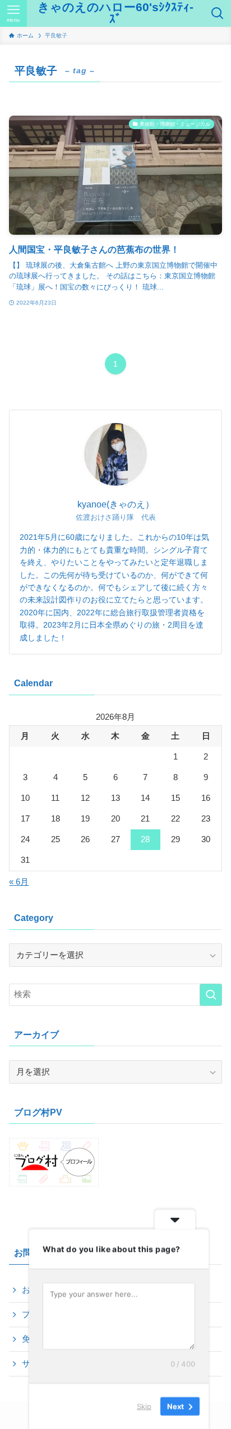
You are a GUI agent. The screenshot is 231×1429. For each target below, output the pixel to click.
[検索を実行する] (211, 995)
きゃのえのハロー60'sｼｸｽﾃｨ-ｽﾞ (115, 13)
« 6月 (19, 881)
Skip (144, 1406)
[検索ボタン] (217, 13)
